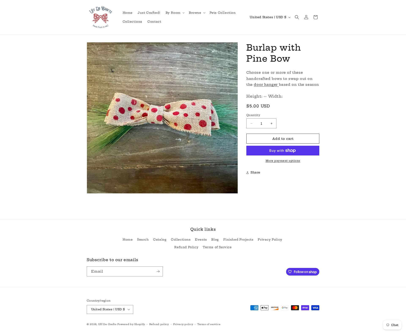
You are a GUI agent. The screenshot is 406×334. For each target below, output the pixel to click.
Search (143, 239)
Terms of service (208, 324)
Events (201, 239)
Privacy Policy (270, 239)
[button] (174, 12)
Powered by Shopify (131, 324)
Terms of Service (217, 247)
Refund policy (159, 324)
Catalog (159, 239)
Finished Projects (238, 239)
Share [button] (255, 173)
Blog (215, 239)
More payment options (283, 160)
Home (128, 239)
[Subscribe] (158, 271)
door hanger (266, 85)
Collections (181, 239)
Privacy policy (183, 324)
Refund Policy (186, 247)
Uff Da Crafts (107, 324)
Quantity (253, 115)
